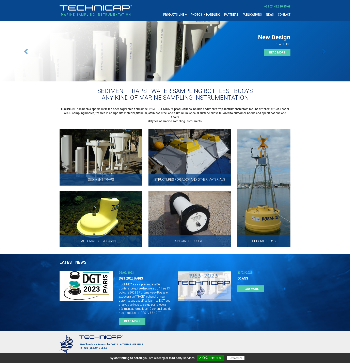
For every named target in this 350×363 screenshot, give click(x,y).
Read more (277, 52)
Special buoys (173, 65)
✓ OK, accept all (210, 358)
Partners (231, 14)
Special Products (176, 57)
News (270, 14)
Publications (252, 14)
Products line (173, 14)
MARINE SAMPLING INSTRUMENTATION (96, 14)
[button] (26, 51)
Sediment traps (175, 24)
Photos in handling (205, 14)
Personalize (235, 358)
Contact (284, 14)
